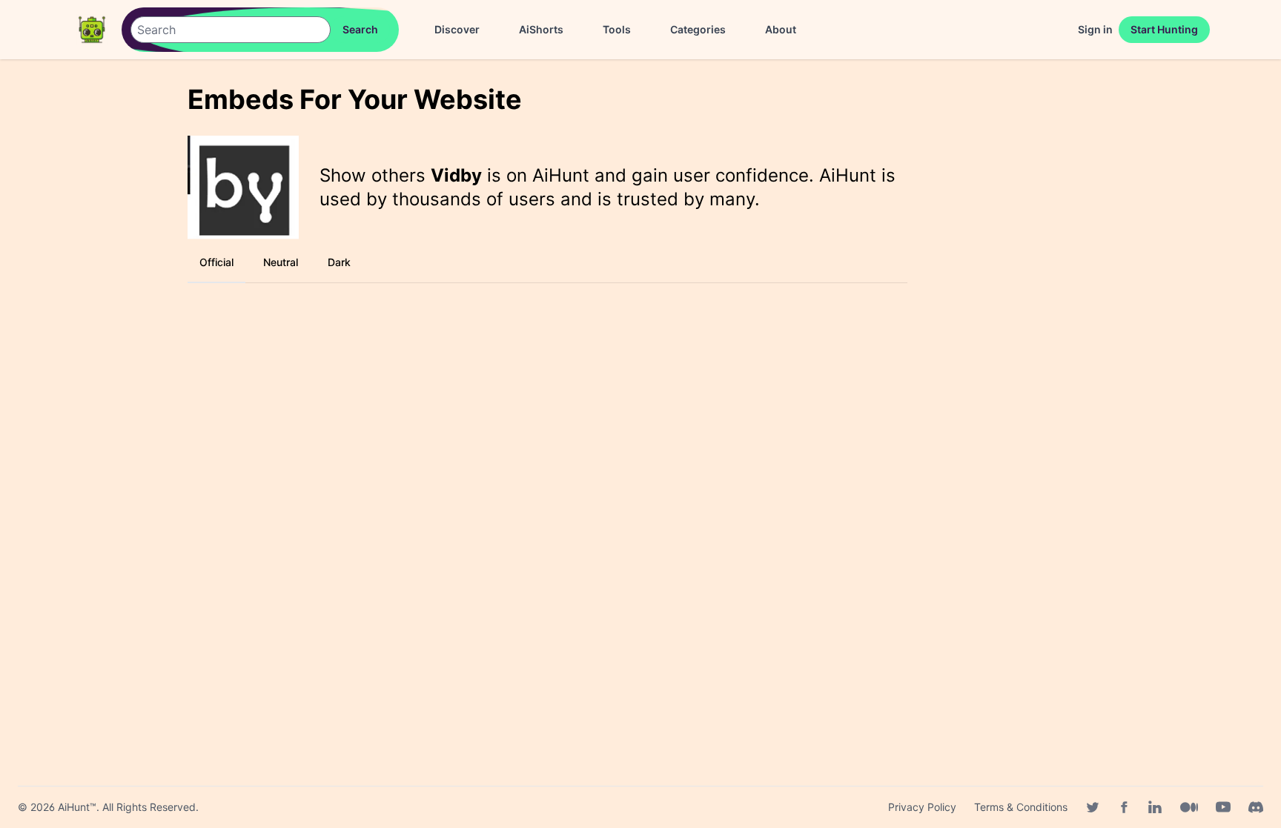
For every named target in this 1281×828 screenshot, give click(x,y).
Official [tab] (216, 262)
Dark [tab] (339, 262)
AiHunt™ (77, 807)
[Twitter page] (1092, 807)
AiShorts (541, 29)
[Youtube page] (1223, 807)
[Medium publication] (1189, 807)
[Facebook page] (1124, 807)
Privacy (922, 807)
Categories (698, 29)
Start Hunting (1164, 29)
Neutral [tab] (280, 262)
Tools (617, 29)
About (780, 29)
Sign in (1095, 29)
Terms (1021, 807)
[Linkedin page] (1155, 807)
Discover (457, 29)
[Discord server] (1255, 807)
